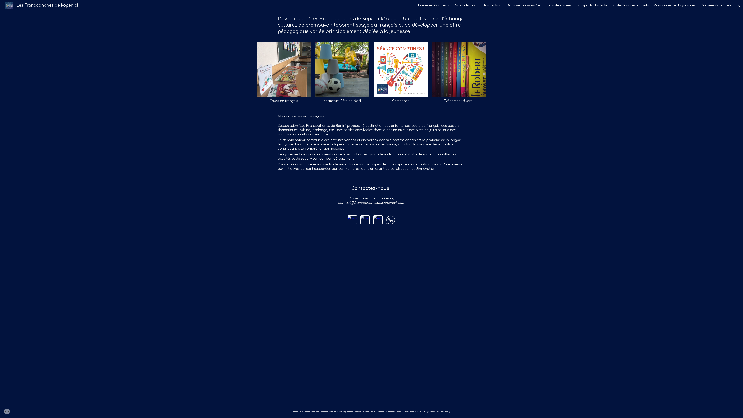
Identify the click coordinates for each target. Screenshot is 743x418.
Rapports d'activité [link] (592, 5)
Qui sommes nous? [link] (521, 5)
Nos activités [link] (465, 5)
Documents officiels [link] (716, 5)
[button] (738, 5)
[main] (371, 25)
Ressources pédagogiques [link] (675, 5)
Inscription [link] (492, 5)
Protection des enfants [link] (630, 5)
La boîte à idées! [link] (559, 5)
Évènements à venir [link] (434, 5)
